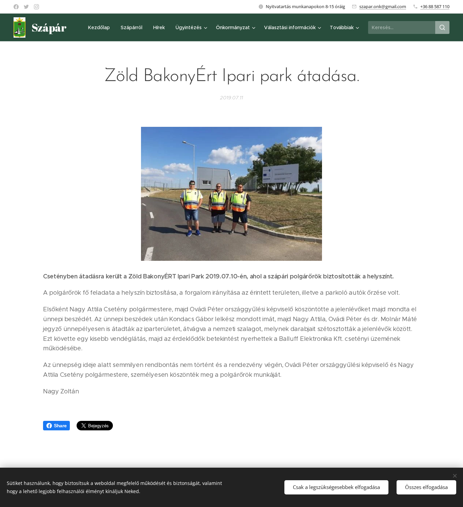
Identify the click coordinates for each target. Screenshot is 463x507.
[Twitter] (26, 7)
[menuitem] (100, 27)
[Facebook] (16, 7)
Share (60, 425)
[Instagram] (36, 7)
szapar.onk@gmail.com (382, 6)
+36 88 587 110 (434, 6)
